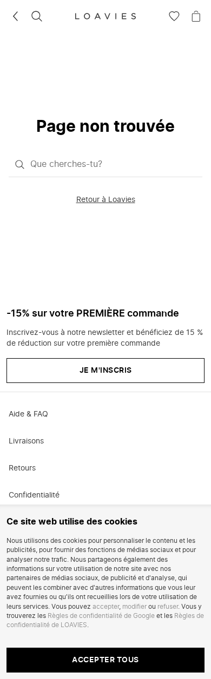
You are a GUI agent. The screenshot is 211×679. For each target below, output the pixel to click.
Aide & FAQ (28, 414)
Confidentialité (34, 495)
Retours (22, 468)
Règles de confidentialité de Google (101, 616)
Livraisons (26, 441)
